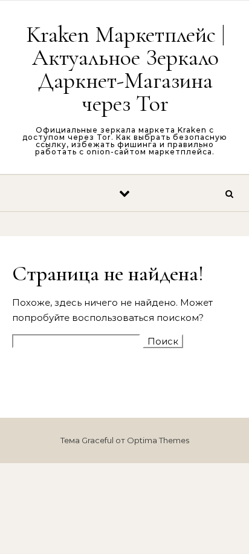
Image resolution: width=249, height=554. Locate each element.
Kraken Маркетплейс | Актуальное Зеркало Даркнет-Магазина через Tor (125, 69)
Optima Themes (158, 440)
